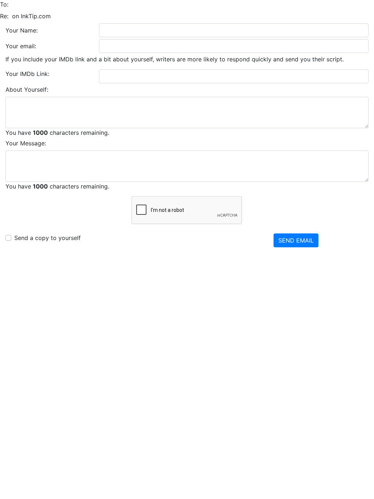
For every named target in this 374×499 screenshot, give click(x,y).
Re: (4, 16)
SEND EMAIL (296, 240)
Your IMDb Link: (27, 73)
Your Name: (21, 30)
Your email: (20, 46)
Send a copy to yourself (47, 237)
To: (4, 4)
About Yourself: (26, 89)
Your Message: (25, 143)
